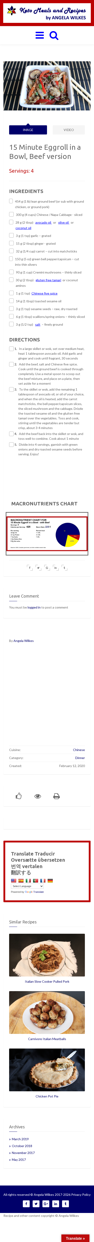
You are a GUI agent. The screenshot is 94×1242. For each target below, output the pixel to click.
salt (37, 324)
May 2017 (19, 1160)
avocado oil (43, 222)
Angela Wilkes (23, 641)
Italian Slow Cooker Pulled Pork (47, 981)
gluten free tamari (48, 280)
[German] (50, 880)
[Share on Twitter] (38, 568)
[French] (43, 880)
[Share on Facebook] (30, 568)
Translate (38, 892)
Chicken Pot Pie (47, 1096)
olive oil (63, 222)
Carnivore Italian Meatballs (47, 1039)
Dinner (80, 758)
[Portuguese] (36, 880)
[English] (14, 880)
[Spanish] (21, 880)
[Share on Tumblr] (64, 568)
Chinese (79, 750)
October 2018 (22, 1146)
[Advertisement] (47, 697)
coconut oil (23, 228)
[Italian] (29, 880)
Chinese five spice (44, 293)
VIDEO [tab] (69, 130)
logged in (34, 607)
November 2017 (23, 1153)
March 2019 (20, 1139)
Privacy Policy (81, 1194)
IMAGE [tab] (28, 130)
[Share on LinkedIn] (56, 568)
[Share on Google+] (47, 568)
